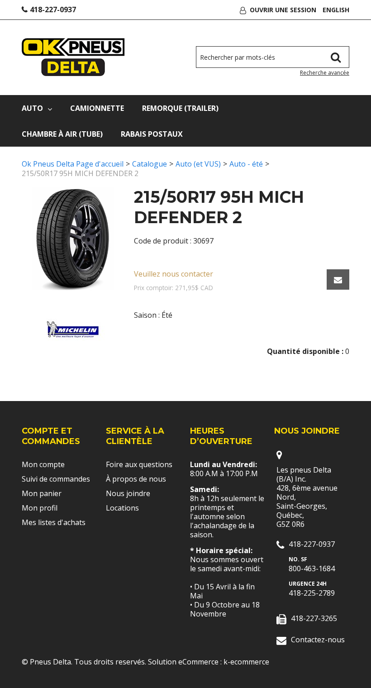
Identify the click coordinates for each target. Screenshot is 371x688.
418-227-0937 (53, 9)
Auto (32, 108)
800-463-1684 (312, 568)
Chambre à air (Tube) (62, 134)
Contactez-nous (318, 640)
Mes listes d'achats (54, 522)
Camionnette (97, 108)
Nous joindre (128, 493)
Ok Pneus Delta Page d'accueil (73, 164)
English (336, 9)
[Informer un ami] (338, 279)
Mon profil (39, 508)
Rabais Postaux (152, 134)
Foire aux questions (139, 464)
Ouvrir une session (283, 9)
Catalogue (149, 164)
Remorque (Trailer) (180, 108)
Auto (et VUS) (198, 164)
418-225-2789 (312, 593)
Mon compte (43, 464)
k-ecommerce (246, 662)
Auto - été (246, 164)
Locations (122, 508)
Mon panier (42, 493)
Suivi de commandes (56, 479)
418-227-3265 (314, 618)
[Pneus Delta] (73, 57)
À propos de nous (136, 479)
